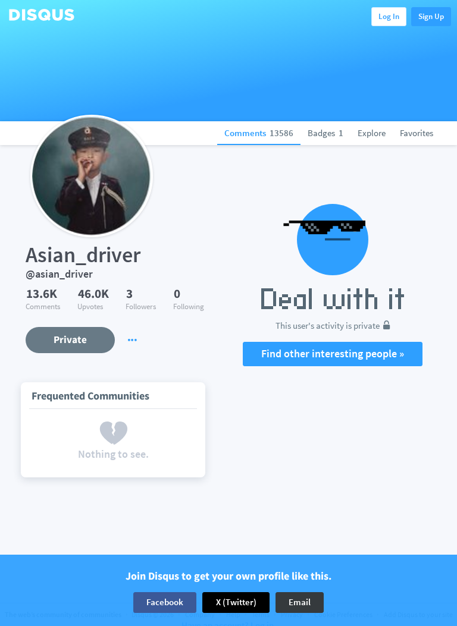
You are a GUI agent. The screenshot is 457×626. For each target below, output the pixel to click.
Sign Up (431, 16)
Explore (372, 133)
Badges (325, 133)
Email (300, 602)
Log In (388, 16)
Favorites (416, 133)
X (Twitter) (236, 602)
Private (70, 339)
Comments (258, 133)
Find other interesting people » (332, 353)
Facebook (164, 602)
